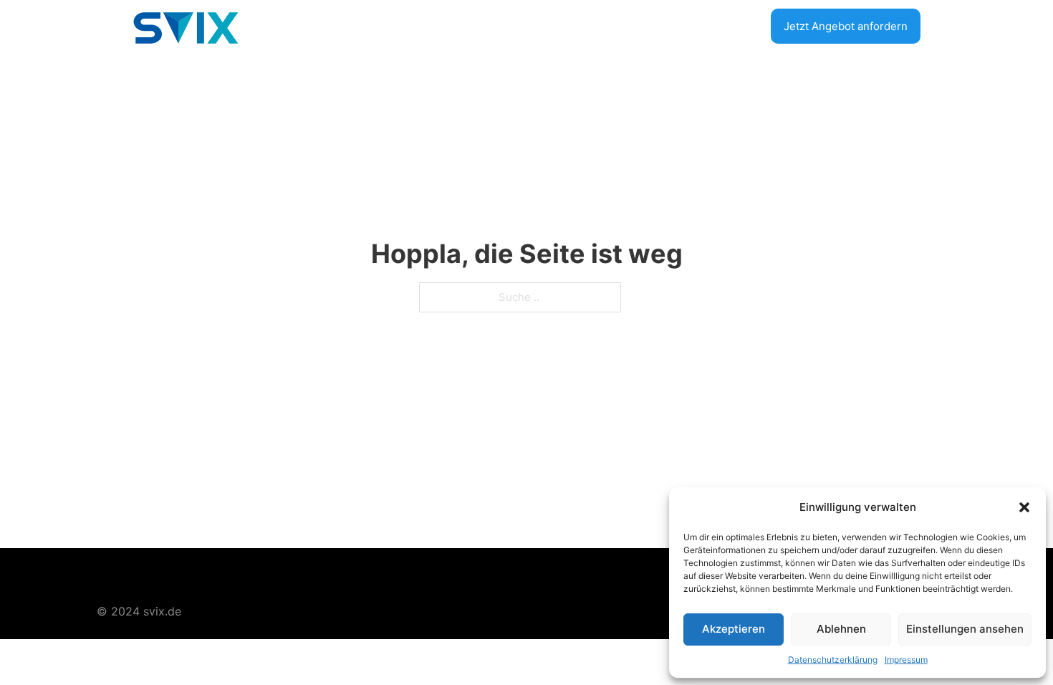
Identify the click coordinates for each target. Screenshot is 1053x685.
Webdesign (415, 26)
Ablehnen (841, 629)
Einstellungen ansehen (965, 629)
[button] (1024, 507)
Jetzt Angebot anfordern (846, 26)
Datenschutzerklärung (833, 659)
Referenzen (717, 26)
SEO (479, 26)
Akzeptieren (733, 629)
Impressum (906, 659)
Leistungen (630, 26)
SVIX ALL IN (544, 26)
